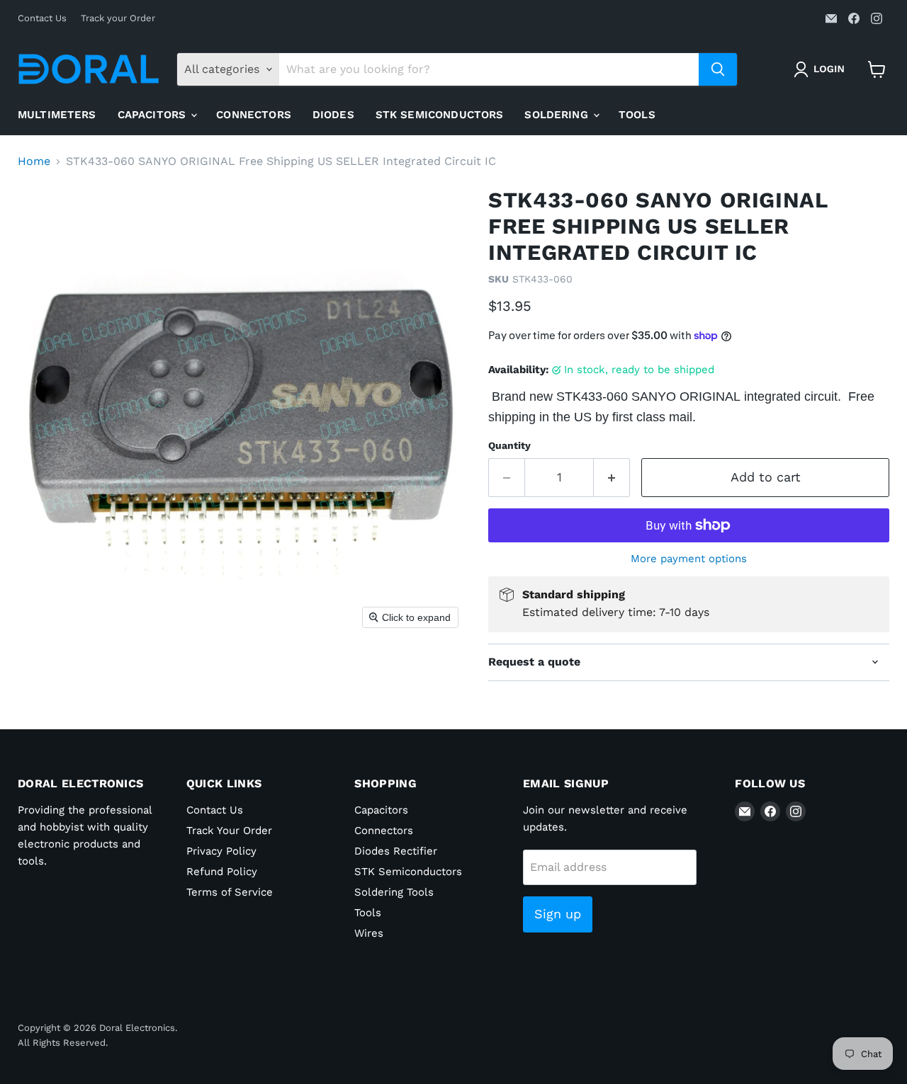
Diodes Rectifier (395, 851)
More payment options (689, 559)
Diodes (333, 114)
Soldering (558, 114)
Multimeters (57, 114)
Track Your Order (229, 830)
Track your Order (118, 18)
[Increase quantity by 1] (612, 477)
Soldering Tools (394, 892)
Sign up (557, 913)
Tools (637, 114)
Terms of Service (229, 892)
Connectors (253, 114)
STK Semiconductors (440, 114)
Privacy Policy (221, 851)
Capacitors (154, 114)
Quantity (509, 445)
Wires (368, 933)
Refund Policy (221, 871)
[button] (822, 69)
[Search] (718, 69)
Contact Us (42, 18)
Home (34, 161)
